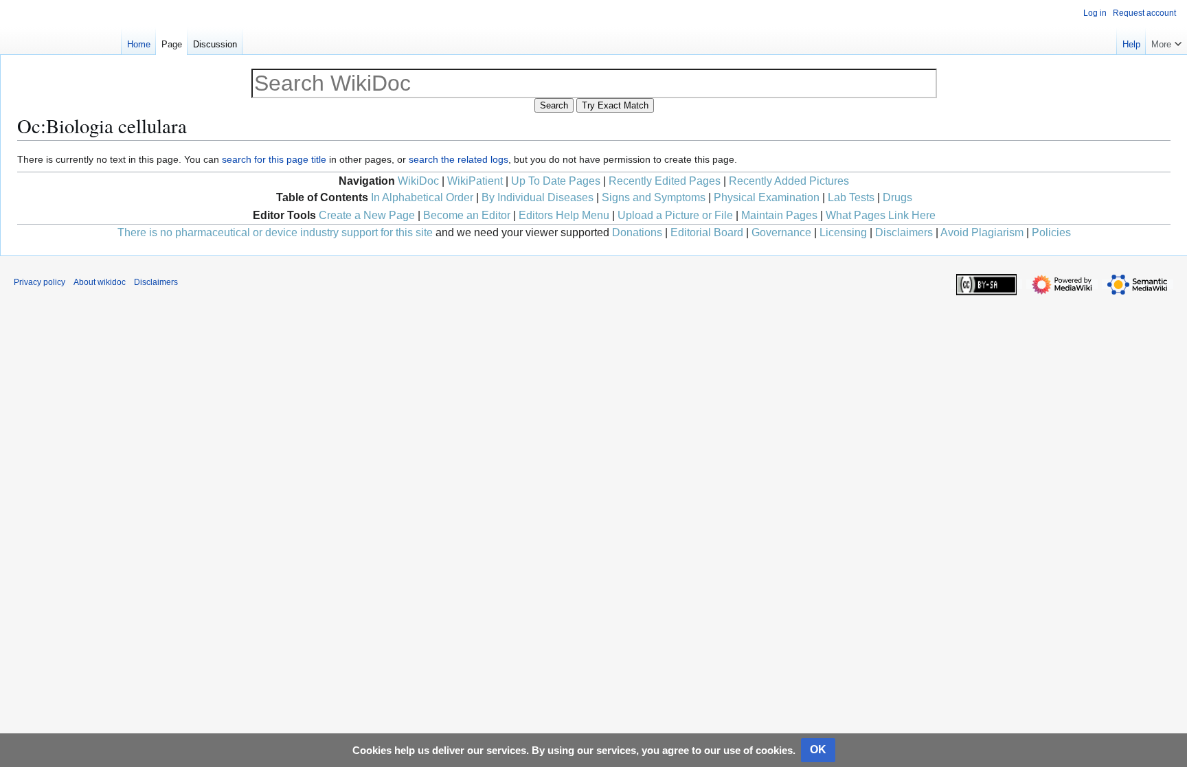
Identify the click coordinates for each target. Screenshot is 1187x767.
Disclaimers (904, 232)
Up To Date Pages (555, 181)
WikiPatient (475, 181)
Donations (637, 232)
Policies (1051, 232)
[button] (1166, 41)
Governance (781, 232)
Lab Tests (851, 197)
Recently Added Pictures (789, 181)
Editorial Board (706, 232)
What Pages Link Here (881, 215)
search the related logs (458, 159)
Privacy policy (39, 282)
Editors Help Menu (564, 215)
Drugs (897, 197)
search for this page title (274, 159)
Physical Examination (766, 197)
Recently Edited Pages (665, 181)
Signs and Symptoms (653, 197)
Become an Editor (466, 215)
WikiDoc (418, 181)
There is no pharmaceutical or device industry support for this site (275, 232)
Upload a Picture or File (675, 215)
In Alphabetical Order (422, 197)
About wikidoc (100, 282)
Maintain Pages (779, 215)
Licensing (843, 232)
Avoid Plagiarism (982, 232)
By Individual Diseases (538, 197)
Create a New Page (367, 215)
